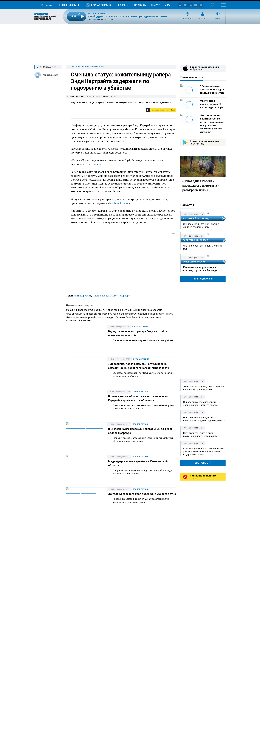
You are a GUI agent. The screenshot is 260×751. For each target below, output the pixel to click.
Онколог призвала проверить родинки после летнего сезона (200, 404)
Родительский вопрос (195, 240)
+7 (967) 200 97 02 (101, 5)
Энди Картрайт (82, 295)
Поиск (212, 5)
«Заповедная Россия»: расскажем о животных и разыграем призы (200, 185)
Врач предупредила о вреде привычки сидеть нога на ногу (200, 435)
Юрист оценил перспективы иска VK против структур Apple (211, 104)
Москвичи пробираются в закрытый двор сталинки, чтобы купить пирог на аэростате (114, 310)
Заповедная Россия (194, 262)
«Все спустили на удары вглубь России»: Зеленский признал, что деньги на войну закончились (119, 313)
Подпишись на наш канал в (162, 110)
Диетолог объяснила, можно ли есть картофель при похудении (203, 388)
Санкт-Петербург (120, 295)
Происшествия (97, 66)
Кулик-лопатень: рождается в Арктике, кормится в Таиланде (200, 269)
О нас (167, 5)
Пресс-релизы (139, 5)
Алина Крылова (50, 75)
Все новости (203, 462)
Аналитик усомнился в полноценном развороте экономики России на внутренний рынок (203, 451)
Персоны (202, 19)
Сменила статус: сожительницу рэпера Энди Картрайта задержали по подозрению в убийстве (121, 81)
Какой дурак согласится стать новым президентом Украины (127, 16)
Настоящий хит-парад (196, 218)
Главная (75, 66)
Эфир (217, 19)
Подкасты (188, 19)
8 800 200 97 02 (70, 5)
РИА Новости (93, 164)
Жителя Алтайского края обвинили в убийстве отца (142, 493)
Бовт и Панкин (99, 13)
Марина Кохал (100, 295)
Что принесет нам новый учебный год (202, 247)
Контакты (123, 5)
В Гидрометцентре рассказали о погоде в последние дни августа (212, 89)
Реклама (155, 5)
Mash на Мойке (119, 203)
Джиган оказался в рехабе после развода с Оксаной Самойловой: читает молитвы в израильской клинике (113, 319)
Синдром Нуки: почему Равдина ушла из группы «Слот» (201, 225)
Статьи (84, 66)
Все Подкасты (203, 278)
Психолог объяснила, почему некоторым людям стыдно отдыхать (204, 419)
